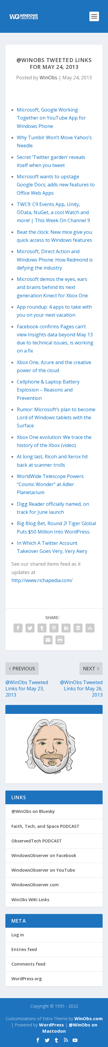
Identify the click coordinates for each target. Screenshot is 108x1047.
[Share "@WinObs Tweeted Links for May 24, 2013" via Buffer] (78, 628)
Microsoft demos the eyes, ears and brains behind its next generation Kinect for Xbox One (52, 287)
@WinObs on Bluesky (33, 811)
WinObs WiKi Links (30, 899)
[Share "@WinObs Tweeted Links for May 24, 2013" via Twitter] (30, 628)
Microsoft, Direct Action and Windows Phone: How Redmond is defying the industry (55, 259)
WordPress (51, 1025)
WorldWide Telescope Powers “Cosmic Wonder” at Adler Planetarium (50, 484)
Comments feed (28, 964)
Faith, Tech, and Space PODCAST (45, 826)
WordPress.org (26, 978)
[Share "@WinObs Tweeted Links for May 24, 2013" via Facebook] (18, 628)
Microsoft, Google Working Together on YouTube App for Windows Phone (51, 117)
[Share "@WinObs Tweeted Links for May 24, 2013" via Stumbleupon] (90, 628)
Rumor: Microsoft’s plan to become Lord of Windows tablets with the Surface (56, 417)
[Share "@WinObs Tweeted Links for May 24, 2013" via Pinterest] (54, 628)
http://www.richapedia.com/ (42, 580)
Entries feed (24, 949)
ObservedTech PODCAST (36, 841)
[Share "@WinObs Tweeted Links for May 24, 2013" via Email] (48, 640)
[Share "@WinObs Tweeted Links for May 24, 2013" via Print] (60, 640)
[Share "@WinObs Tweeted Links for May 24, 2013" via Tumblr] (42, 628)
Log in (17, 935)
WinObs (48, 77)
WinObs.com (88, 1018)
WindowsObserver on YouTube (43, 870)
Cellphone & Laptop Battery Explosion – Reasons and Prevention (48, 389)
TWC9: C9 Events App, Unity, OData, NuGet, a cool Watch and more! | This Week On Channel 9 (53, 212)
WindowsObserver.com (35, 884)
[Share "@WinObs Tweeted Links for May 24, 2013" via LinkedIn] (66, 628)
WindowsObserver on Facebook (43, 855)
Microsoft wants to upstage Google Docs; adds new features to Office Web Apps (56, 184)
